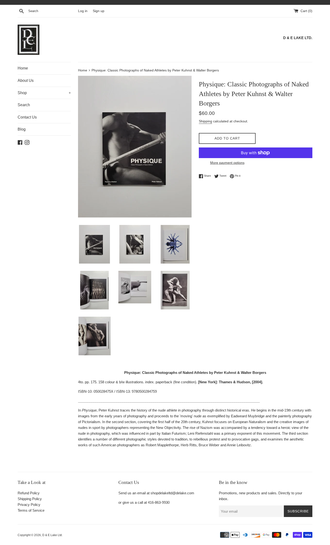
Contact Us (27, 117)
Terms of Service (31, 510)
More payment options (227, 163)
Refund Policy (29, 493)
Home (23, 68)
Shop (44, 93)
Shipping (205, 121)
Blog (22, 129)
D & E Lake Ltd (52, 535)
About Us (26, 80)
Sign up (98, 11)
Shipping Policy (30, 499)
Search (24, 105)
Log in (82, 11)
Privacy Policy (29, 505)
